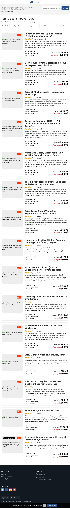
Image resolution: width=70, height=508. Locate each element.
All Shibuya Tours (47, 26)
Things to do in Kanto (7, 8)
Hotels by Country (6, 479)
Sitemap (3, 474)
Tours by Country (6, 476)
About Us (42, 474)
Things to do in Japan (25, 7)
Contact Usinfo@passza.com (45, 478)
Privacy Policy (52, 505)
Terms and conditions (7, 501)
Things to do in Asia (12, 7)
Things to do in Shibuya (8, 9)
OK (44, 505)
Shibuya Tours (20, 9)
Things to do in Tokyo (21, 8)
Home (3, 7)
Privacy (18, 501)
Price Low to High (28, 26)
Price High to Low (16, 26)
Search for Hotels (61, 26)
